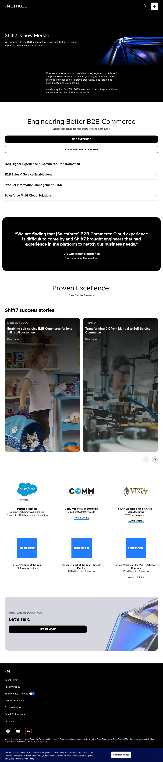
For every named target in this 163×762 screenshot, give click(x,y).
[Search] (145, 6)
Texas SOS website (38, 741)
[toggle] (154, 6)
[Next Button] (155, 459)
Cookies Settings (121, 754)
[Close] (157, 754)
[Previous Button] (146, 459)
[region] (81, 755)
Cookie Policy (28, 758)
